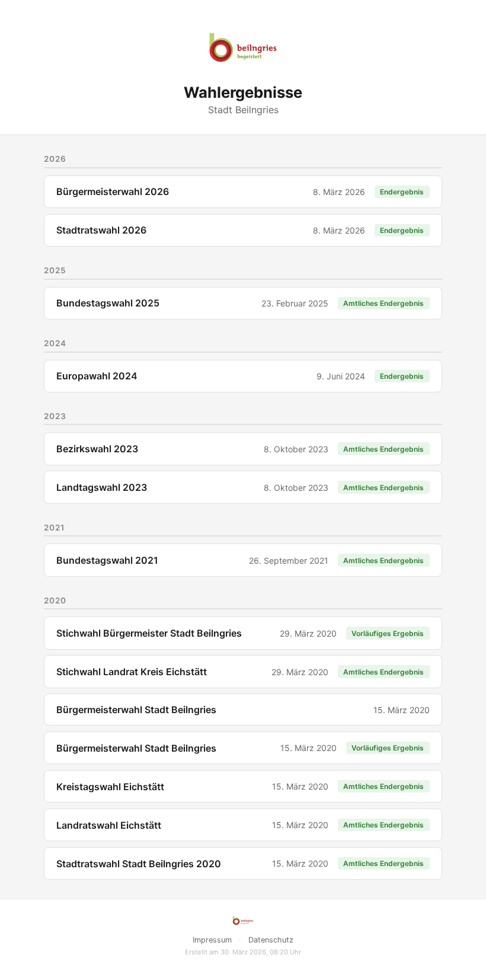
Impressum (212, 939)
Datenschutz (270, 939)
